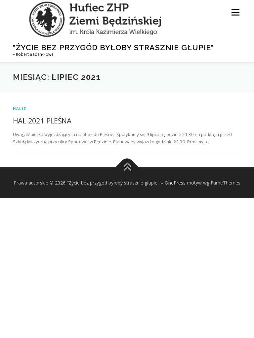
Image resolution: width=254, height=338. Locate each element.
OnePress (175, 183)
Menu (235, 12)
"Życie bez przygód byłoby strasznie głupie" (113, 47)
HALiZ (19, 108)
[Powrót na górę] (127, 167)
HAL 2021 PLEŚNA (42, 120)
